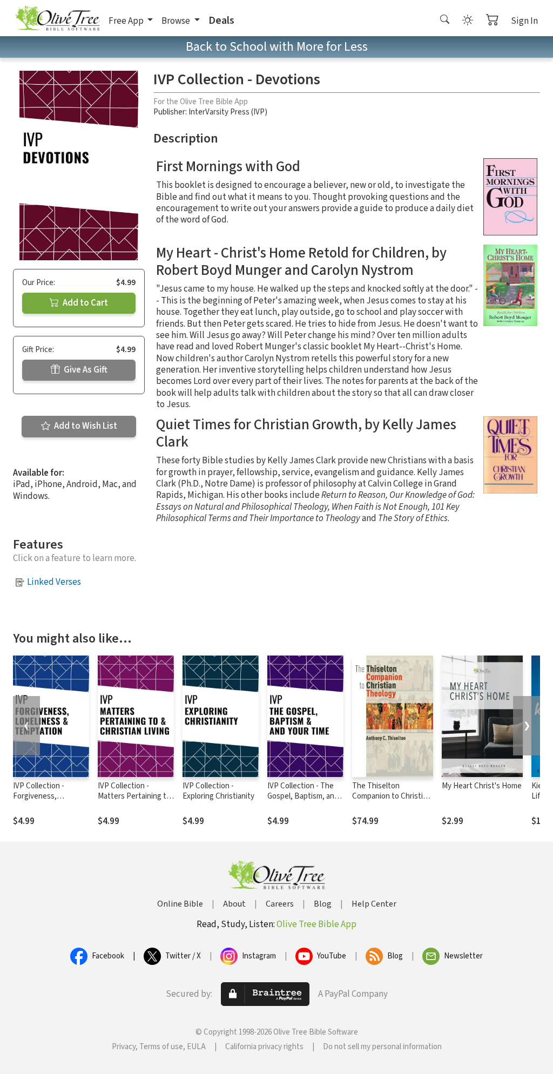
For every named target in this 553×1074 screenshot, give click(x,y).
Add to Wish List (84, 426)
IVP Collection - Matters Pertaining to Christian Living (134, 796)
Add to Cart (84, 302)
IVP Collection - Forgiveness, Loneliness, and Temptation (39, 801)
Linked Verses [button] (54, 582)
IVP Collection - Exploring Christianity (218, 791)
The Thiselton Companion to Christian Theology (391, 796)
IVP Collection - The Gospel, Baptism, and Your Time (303, 796)
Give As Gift (84, 369)
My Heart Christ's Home (482, 786)
